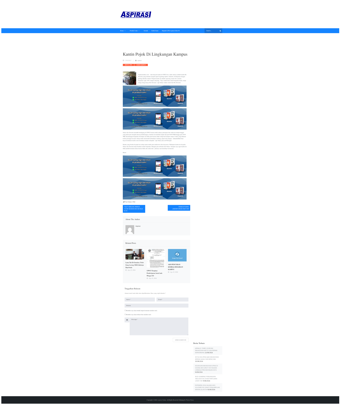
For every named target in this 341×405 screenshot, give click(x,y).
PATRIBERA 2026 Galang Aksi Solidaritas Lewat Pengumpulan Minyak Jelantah (207, 387)
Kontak (146, 31)
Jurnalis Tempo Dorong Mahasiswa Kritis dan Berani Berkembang (206, 350)
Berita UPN (128, 65)
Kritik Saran (154, 31)
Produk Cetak (134, 31)
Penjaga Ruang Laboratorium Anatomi (180, 208)
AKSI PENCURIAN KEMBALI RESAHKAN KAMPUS (175, 266)
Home (122, 31)
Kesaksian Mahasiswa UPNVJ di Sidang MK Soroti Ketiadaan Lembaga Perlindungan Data (206, 368)
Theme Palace (190, 400)
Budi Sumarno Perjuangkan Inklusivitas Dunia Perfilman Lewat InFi (206, 379)
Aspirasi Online (161, 400)
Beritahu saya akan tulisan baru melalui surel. (138, 314)
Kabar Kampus (141, 65)
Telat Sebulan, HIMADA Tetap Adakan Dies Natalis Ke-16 (133, 209)
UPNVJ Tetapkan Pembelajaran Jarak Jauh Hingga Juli (154, 273)
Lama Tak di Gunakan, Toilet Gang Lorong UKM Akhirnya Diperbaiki (134, 264)
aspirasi (139, 60)
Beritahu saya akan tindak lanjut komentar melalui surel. (141, 310)
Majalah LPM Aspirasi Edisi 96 (171, 31)
